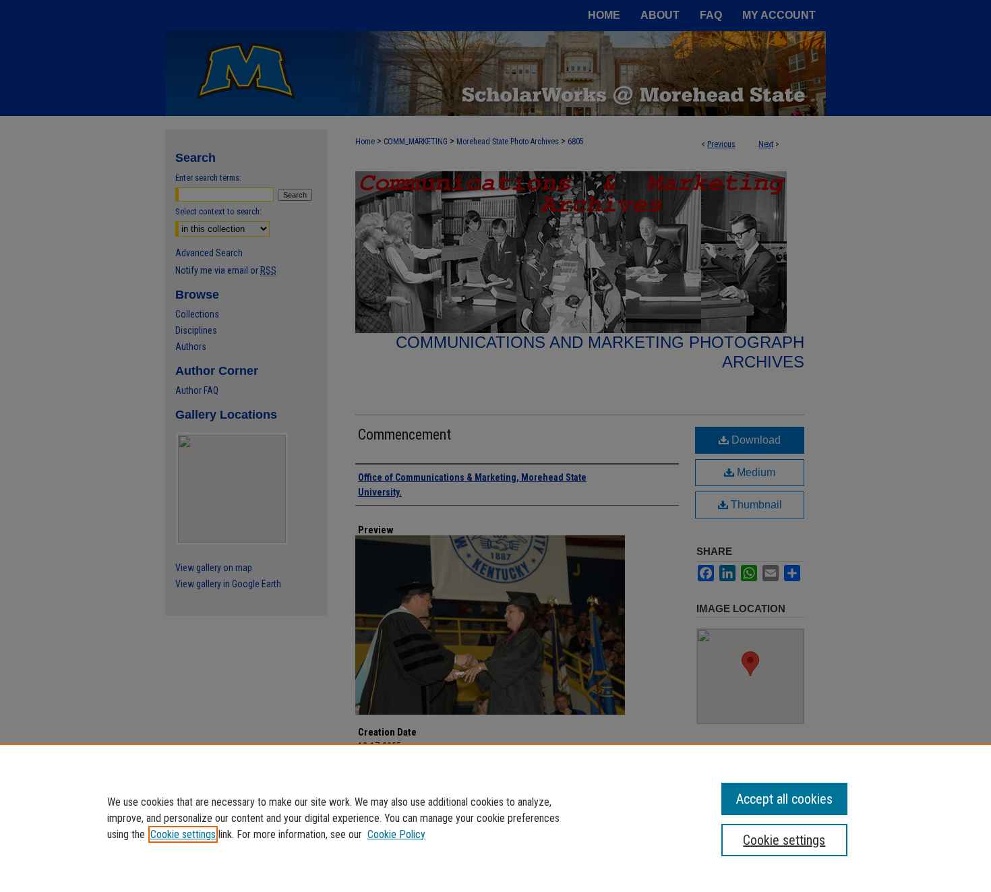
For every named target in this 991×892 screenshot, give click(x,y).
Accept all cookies (784, 799)
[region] (495, 818)
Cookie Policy (396, 834)
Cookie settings (183, 834)
